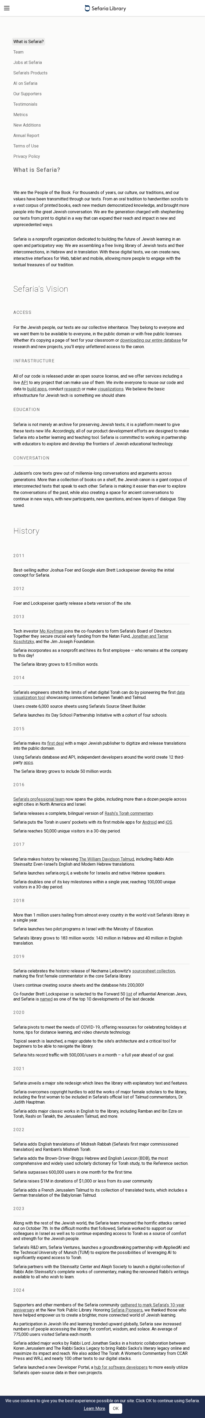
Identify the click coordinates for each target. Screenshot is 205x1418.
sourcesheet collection (153, 971)
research (72, 388)
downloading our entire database (150, 340)
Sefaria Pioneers (127, 1310)
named (46, 999)
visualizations (111, 388)
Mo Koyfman (51, 631)
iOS (168, 822)
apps (28, 762)
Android (149, 822)
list (129, 994)
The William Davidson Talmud (106, 859)
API (24, 382)
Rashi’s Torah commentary (129, 813)
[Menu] (7, 8)
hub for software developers (121, 1367)
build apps (37, 388)
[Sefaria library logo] (105, 8)
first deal (55, 743)
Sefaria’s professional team (39, 799)
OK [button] (116, 1408)
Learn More (94, 1408)
